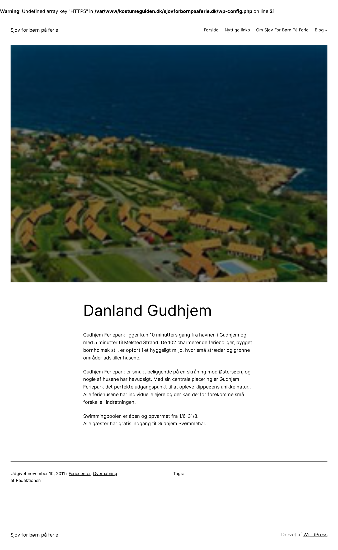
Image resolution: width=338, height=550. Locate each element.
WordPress (315, 534)
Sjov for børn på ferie (34, 30)
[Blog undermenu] (326, 30)
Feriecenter (80, 473)
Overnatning (105, 473)
